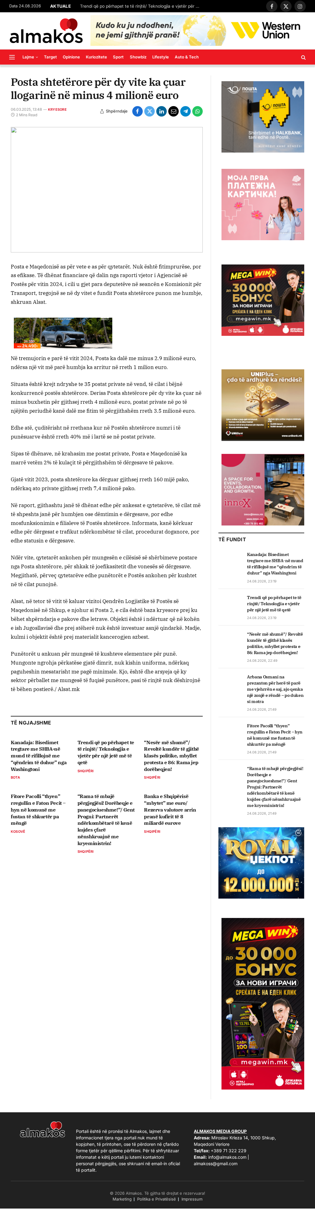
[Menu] (12, 57)
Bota (15, 777)
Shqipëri (86, 771)
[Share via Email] (173, 111)
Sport (118, 56)
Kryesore (57, 109)
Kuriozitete (96, 56)
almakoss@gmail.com (215, 1163)
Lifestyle (160, 56)
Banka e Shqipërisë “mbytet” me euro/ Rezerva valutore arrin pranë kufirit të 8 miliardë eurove (170, 809)
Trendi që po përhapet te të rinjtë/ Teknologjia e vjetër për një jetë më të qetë (141, 6)
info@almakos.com (227, 1157)
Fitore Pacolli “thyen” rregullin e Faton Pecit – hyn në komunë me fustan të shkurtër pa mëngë (38, 809)
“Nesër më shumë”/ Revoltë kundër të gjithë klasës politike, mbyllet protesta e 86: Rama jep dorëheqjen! (171, 755)
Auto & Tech (187, 56)
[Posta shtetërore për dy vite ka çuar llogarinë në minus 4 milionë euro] (107, 189)
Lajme (28, 56)
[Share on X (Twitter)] (149, 111)
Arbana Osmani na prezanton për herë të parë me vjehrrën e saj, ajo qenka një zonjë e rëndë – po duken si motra (275, 689)
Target (50, 56)
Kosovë (18, 831)
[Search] (303, 57)
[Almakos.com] (46, 31)
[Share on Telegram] (185, 111)
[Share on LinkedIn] (161, 111)
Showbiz (138, 56)
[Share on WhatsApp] (197, 111)
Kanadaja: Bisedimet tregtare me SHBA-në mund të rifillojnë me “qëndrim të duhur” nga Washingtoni (38, 755)
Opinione (71, 56)
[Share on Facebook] (137, 111)
